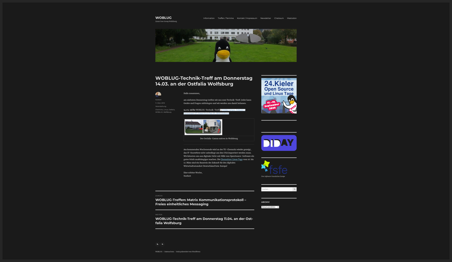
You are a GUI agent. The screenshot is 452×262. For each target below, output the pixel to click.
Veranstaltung (160, 106)
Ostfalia (172, 110)
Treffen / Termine (226, 18)
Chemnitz (159, 110)
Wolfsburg (167, 112)
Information (209, 18)
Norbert (158, 100)
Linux (166, 110)
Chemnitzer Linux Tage (232, 159)
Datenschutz (169, 252)
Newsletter (265, 18)
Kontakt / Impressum (247, 18)
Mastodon (292, 18)
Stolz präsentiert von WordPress (188, 252)
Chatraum (279, 18)
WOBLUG (163, 18)
